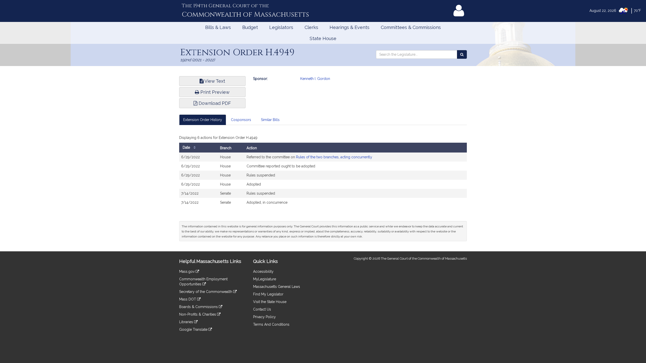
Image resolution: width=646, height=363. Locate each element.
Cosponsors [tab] (241, 120)
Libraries (186, 322)
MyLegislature (264, 279)
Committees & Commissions (411, 27)
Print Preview (214, 92)
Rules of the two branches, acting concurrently (334, 157)
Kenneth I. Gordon (315, 79)
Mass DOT (188, 299)
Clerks (311, 27)
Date (187, 147)
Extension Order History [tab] (202, 120)
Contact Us (262, 309)
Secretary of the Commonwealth (206, 292)
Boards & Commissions (199, 307)
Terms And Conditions (271, 324)
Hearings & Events (349, 27)
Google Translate (193, 329)
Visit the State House (269, 302)
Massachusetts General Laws (276, 287)
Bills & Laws (218, 27)
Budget (250, 27)
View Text (214, 81)
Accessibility (263, 271)
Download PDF (214, 103)
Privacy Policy (264, 317)
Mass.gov (187, 271)
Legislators (281, 27)
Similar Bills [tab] (270, 120)
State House (323, 38)
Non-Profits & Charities (198, 314)
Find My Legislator (268, 294)
